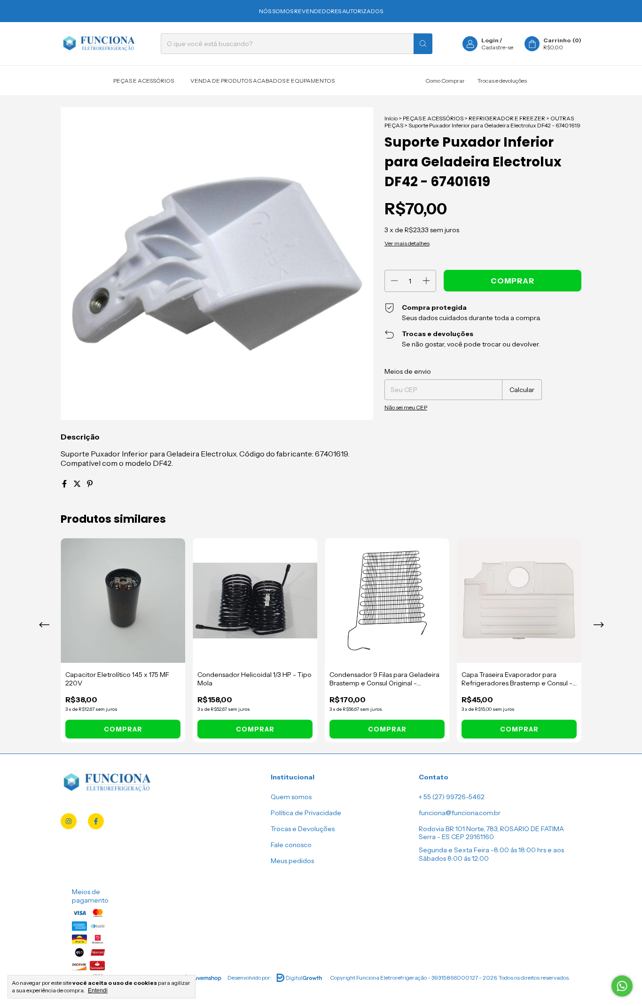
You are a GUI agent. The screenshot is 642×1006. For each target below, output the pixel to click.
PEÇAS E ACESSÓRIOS (143, 80)
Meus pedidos (292, 861)
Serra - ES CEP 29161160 (456, 837)
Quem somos (291, 797)
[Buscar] (423, 43)
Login (490, 40)
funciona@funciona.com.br (460, 813)
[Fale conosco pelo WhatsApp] (622, 986)
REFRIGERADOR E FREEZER (507, 118)
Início (391, 118)
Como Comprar (445, 80)
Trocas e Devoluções (303, 829)
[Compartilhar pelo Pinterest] (90, 483)
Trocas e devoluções (502, 80)
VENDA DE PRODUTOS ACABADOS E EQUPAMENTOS (262, 80)
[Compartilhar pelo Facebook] (65, 483)
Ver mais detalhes (407, 243)
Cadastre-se (497, 47)
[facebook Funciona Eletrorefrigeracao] (96, 821)
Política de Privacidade (306, 813)
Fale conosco (291, 845)
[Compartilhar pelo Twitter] (77, 483)
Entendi (98, 990)
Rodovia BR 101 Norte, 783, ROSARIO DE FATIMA (491, 829)
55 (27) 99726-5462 (454, 797)
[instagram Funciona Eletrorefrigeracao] (69, 821)
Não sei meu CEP (405, 407)
